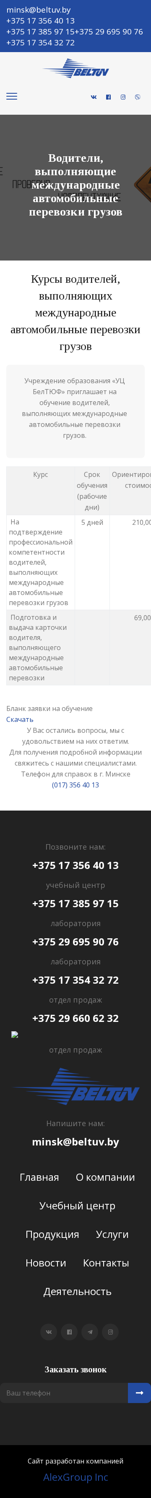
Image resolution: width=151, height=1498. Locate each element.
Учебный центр (77, 1205)
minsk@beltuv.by (75, 1141)
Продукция (52, 1234)
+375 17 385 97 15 (75, 903)
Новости (46, 1262)
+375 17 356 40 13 (75, 865)
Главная (39, 1177)
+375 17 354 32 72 (75, 980)
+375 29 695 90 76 (75, 941)
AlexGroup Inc (75, 1477)
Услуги (112, 1234)
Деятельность (77, 1291)
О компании (105, 1177)
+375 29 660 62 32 (75, 1018)
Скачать (20, 719)
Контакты (106, 1262)
